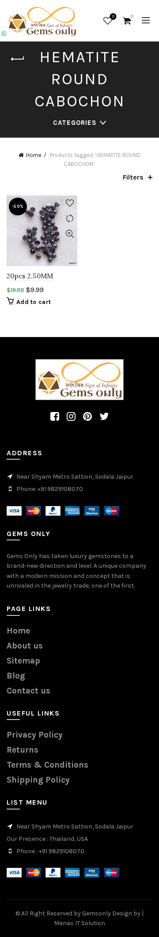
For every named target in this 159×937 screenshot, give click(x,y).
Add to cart (33, 302)
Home (34, 155)
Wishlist (113, 16)
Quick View (69, 234)
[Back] (18, 59)
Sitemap (23, 661)
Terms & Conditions (47, 765)
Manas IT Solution (79, 923)
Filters (133, 177)
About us (25, 646)
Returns (22, 750)
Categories (75, 123)
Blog (16, 676)
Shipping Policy (38, 780)
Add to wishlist (69, 203)
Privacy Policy (35, 735)
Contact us (28, 691)
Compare (69, 218)
